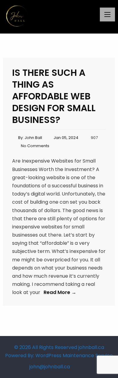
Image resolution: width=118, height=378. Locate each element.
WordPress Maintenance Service (74, 355)
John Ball (33, 138)
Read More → (60, 292)
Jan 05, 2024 (66, 138)
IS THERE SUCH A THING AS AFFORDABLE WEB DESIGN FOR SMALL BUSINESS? (54, 96)
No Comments (35, 146)
